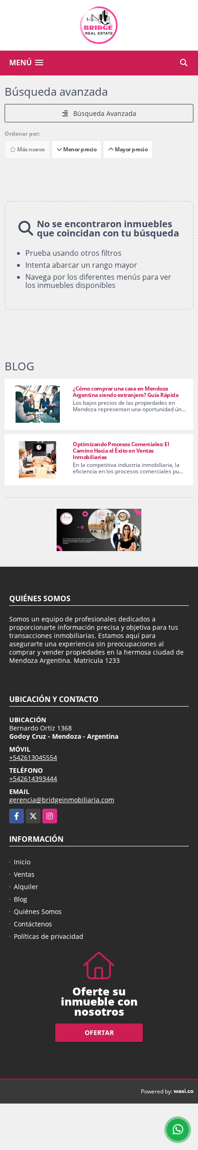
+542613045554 (33, 757)
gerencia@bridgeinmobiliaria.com (61, 799)
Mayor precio (130, 149)
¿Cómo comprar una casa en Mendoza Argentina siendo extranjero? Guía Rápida (125, 392)
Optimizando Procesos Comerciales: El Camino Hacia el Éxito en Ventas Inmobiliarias (121, 450)
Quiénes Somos (38, 911)
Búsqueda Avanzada (102, 113)
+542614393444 (33, 778)
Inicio (22, 861)
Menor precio (79, 149)
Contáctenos (33, 924)
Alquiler (26, 886)
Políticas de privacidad (48, 936)
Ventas (24, 874)
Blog (20, 899)
